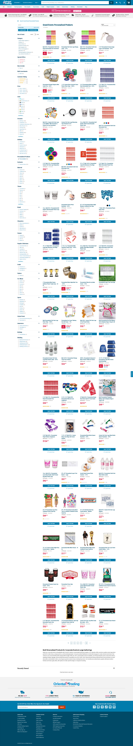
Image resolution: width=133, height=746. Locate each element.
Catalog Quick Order (21, 716)
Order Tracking (39, 720)
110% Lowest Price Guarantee (59, 724)
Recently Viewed (23, 668)
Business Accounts (21, 720)
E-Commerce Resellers (78, 726)
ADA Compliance (39, 735)
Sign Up (62, 707)
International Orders (40, 729)
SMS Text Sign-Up (21, 729)
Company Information (57, 716)
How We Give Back (57, 718)
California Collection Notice (79, 720)
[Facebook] (94, 707)
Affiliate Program (56, 722)
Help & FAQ (38, 718)
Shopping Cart (39, 728)
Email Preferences (40, 737)
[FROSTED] (50, 205)
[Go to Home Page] (17, 21)
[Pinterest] (102, 707)
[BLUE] (106, 123)
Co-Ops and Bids (21, 718)
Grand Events (23, 30)
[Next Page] (90, 643)
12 (86, 643)
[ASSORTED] (104, 123)
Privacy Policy (76, 716)
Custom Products (103, 716)
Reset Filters (36, 27)
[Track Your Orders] (116, 2)
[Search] (111, 2)
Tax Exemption (39, 733)
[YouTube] (110, 707)
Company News (56, 729)
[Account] (124, 2)
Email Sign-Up (20, 728)
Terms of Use (75, 718)
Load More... (20, 115)
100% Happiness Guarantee (59, 726)
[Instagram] (114, 707)
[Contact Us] (120, 2)
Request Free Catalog (22, 722)
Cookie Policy (76, 728)
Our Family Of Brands (57, 728)
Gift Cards (19, 724)
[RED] (108, 123)
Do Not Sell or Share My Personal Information (82, 724)
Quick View (51, 63)
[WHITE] (110, 123)
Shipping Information (40, 726)
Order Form (38, 722)
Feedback (132, 374)
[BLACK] (107, 205)
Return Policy (39, 724)
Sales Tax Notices (40, 731)
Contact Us (38, 716)
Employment (55, 720)
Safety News (75, 722)
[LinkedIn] (98, 707)
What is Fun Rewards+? (22, 731)
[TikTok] (106, 707)
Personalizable (33, 30)
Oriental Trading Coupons (23, 726)
